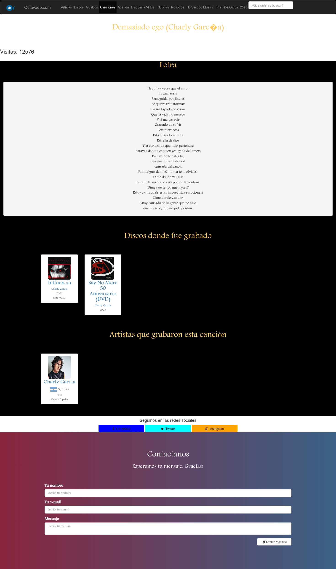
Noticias (163, 7)
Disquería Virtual (143, 7)
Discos (79, 7)
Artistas (66, 7)
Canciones (107, 7)
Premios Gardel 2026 (231, 7)
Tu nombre (54, 486)
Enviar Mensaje (276, 542)
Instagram (216, 428)
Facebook (122, 428)
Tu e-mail (53, 503)
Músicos (92, 7)
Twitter (170, 428)
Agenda (123, 7)
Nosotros (177, 7)
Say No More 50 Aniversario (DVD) (102, 291)
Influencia (59, 283)
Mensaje (52, 519)
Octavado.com (37, 7)
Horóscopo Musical (200, 7)
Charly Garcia (59, 289)
